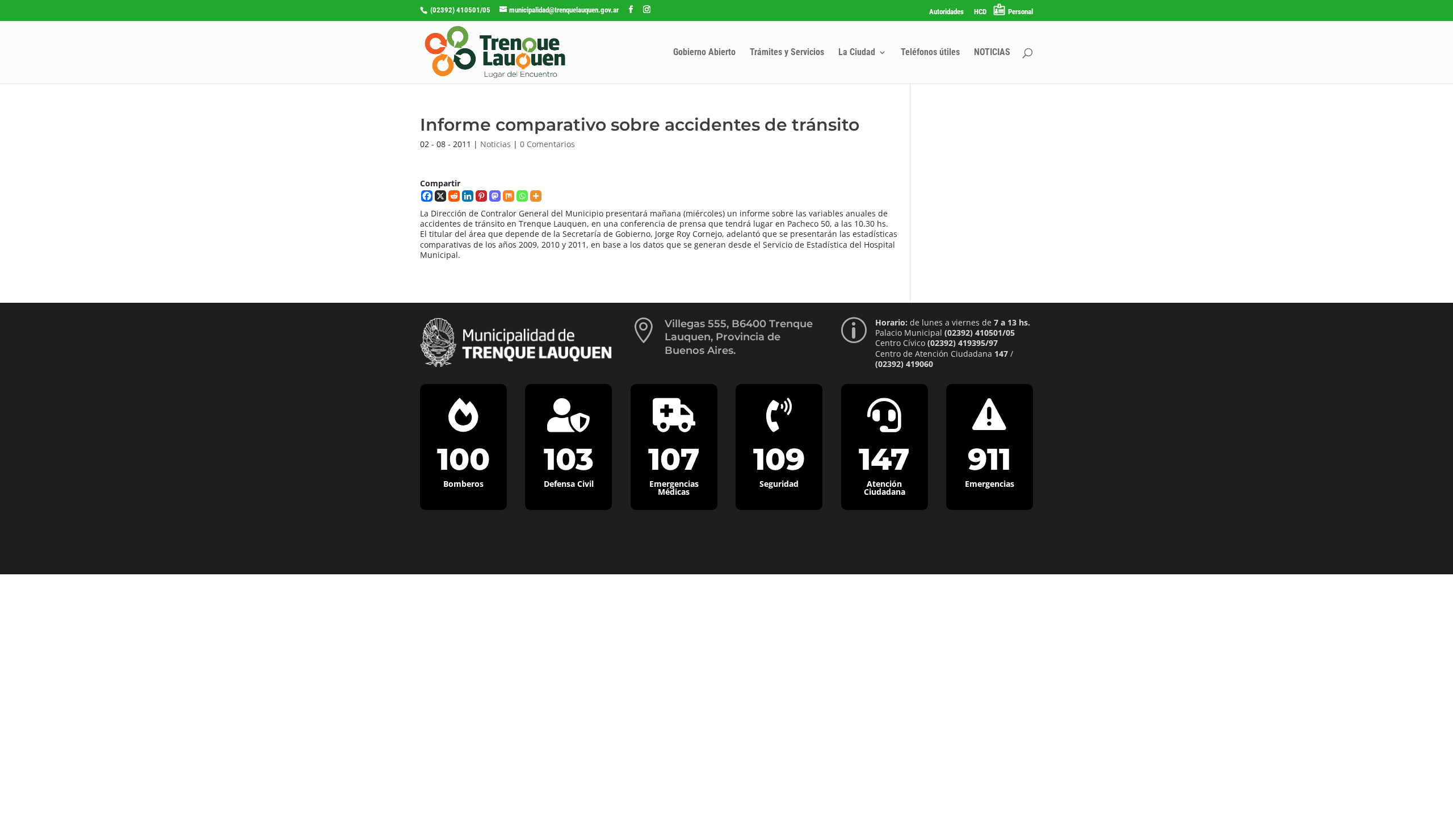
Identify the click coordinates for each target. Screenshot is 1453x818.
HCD (980, 12)
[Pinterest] (481, 196)
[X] (440, 196)
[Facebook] (426, 196)
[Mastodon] (495, 196)
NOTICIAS (992, 52)
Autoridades (946, 12)
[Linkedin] (467, 196)
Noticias (495, 144)
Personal (1020, 11)
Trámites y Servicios (787, 52)
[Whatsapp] (522, 196)
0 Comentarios (547, 144)
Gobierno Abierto (704, 52)
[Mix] (508, 196)
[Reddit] (454, 196)
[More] (535, 196)
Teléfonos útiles (930, 52)
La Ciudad (856, 52)
